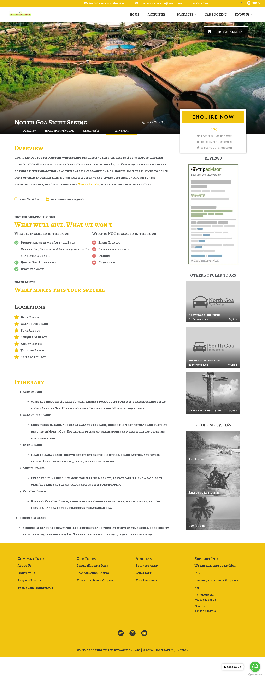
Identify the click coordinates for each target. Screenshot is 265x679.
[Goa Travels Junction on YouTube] (144, 633)
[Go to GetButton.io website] (255, 674)
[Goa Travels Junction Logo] (20, 14)
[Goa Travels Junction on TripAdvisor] (121, 633)
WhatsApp (144, 573)
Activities (157, 14)
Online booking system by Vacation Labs (109, 650)
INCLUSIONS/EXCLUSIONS (60, 131)
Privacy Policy (29, 580)
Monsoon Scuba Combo (95, 580)
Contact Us (26, 573)
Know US (242, 14)
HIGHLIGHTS (91, 131)
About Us (24, 565)
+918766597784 (205, 611)
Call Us (201, 3)
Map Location (146, 580)
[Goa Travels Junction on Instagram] (132, 633)
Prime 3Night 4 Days (92, 565)
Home (134, 14)
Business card (147, 565)
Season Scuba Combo (93, 573)
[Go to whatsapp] (255, 667)
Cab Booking (216, 14)
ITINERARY (122, 131)
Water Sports (88, 184)
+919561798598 (205, 599)
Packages (185, 14)
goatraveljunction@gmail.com (161, 3)
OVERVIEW (30, 131)
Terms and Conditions (35, 588)
